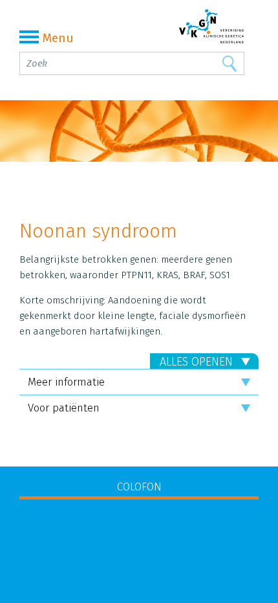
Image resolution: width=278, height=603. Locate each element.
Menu (58, 37)
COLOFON (139, 487)
